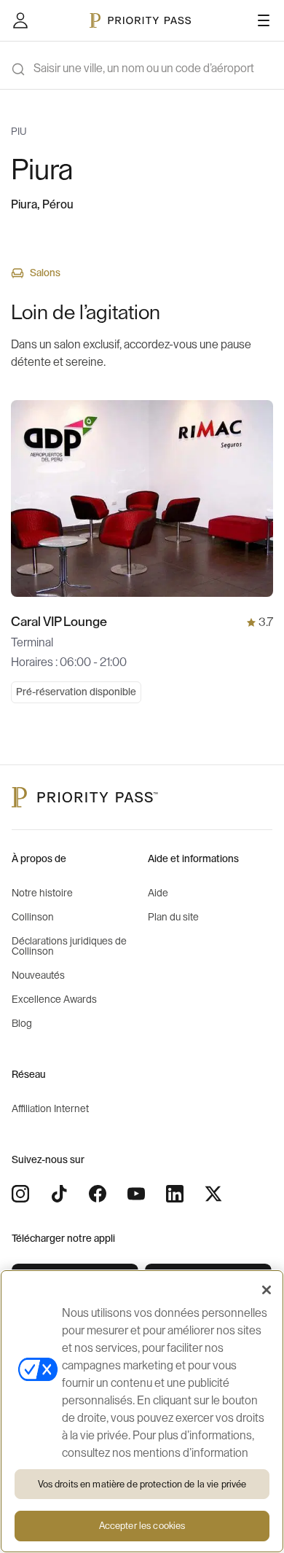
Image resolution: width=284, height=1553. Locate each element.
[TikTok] (59, 1193)
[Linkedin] (175, 1193)
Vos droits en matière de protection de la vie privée (142, 1484)
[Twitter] (213, 1193)
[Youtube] (136, 1193)
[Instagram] (20, 1193)
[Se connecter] (20, 20)
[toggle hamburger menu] (263, 20)
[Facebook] (97, 1193)
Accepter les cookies (142, 1525)
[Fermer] (267, 1290)
